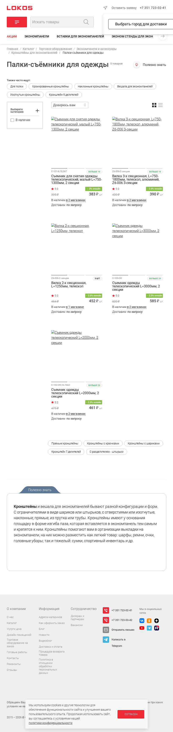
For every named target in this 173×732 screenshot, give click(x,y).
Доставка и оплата (50, 646)
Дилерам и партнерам (77, 617)
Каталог (28, 48)
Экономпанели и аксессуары (97, 48)
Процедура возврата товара (52, 653)
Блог (42, 628)
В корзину (77, 213)
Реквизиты (14, 664)
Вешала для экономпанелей (135, 86)
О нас (10, 617)
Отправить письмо (123, 629)
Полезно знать (154, 65)
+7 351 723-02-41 (153, 8)
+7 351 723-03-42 (122, 620)
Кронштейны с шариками (143, 443)
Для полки (16, 86)
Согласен (130, 714)
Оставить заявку (124, 8)
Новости (44, 634)
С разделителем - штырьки (106, 451)
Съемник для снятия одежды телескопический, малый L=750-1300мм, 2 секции (76, 179)
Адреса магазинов (50, 617)
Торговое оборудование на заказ (17, 643)
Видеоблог (45, 640)
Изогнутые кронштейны (25, 94)
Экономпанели (36, 36)
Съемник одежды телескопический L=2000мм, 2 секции (75, 393)
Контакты (13, 658)
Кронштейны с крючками (103, 443)
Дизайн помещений (19, 634)
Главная (12, 48)
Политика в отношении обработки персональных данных (48, 666)
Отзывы (12, 670)
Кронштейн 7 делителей (66, 451)
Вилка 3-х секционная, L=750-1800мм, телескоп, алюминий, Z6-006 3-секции (135, 179)
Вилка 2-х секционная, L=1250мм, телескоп (68, 284)
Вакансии (77, 625)
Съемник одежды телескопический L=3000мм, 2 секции (136, 286)
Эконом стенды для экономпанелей (141, 36)
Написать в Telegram (119, 640)
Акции (12, 36)
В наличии (68, 200)
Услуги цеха (14, 628)
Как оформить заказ (52, 623)
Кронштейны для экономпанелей (34, 52)
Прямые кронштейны (64, 443)
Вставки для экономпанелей (80, 36)
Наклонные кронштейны (93, 86)
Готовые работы (17, 652)
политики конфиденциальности (50, 723)
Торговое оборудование (55, 48)
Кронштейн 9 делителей (63, 94)
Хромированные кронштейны (50, 86)
